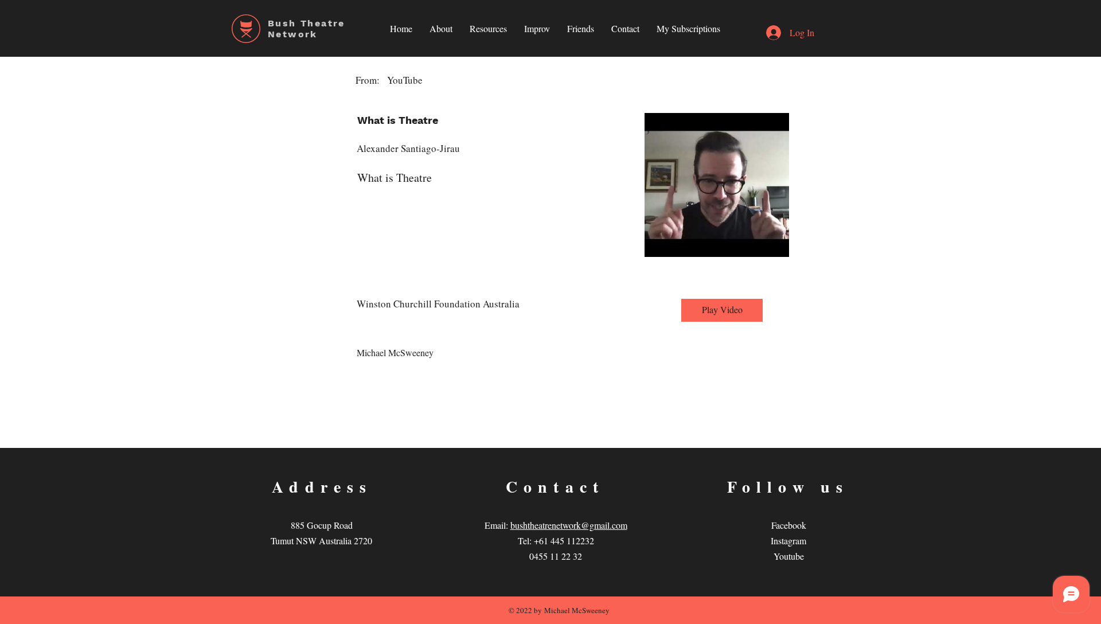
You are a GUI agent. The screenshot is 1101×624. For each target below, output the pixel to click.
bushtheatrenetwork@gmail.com (568, 525)
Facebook (788, 525)
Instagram (788, 541)
